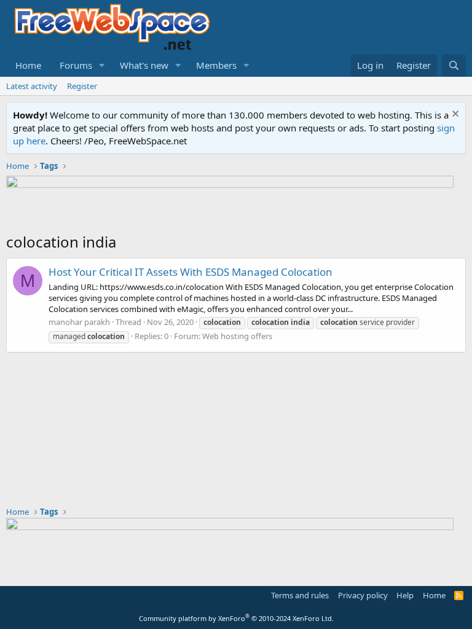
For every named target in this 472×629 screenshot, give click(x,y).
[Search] (454, 65)
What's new (144, 65)
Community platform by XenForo (236, 618)
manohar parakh (79, 321)
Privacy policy (363, 595)
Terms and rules (300, 595)
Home (28, 65)
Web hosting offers (237, 336)
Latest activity (31, 86)
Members (216, 65)
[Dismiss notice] (454, 115)
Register (82, 86)
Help (405, 595)
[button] (102, 65)
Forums (76, 65)
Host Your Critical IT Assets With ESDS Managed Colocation (190, 272)
